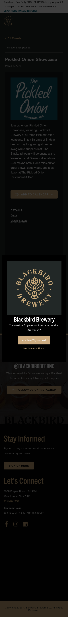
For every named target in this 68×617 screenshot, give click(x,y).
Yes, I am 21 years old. (34, 340)
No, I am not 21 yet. (34, 348)
